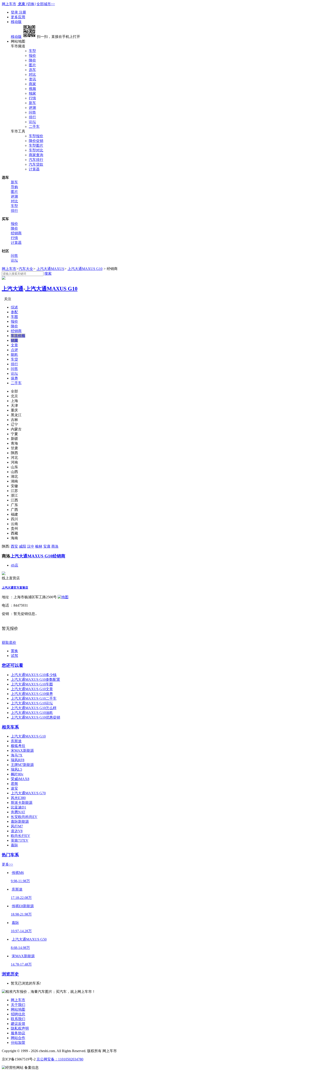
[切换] (31, 4)
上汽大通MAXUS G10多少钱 (34, 675)
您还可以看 (12, 665)
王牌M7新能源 (22, 765)
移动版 (16, 22)
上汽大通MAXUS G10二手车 (34, 698)
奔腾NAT (18, 812)
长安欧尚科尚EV (24, 817)
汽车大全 (26, 269)
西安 (14, 546)
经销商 (16, 233)
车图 (14, 317)
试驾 (14, 656)
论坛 (32, 122)
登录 (15, 12)
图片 (32, 65)
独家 (32, 93)
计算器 (34, 169)
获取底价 (9, 642)
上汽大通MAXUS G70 (28, 793)
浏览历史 (10, 974)
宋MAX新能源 (22, 750)
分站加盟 (18, 1042)
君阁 (14, 784)
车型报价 (36, 136)
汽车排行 (36, 160)
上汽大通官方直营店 (15, 587)
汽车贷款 (36, 164)
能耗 (14, 354)
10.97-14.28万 (21, 931)
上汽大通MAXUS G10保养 (32, 694)
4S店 (14, 565)
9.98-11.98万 (20, 881)
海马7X (17, 755)
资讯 (32, 79)
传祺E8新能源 (23, 906)
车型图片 (36, 145)
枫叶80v (17, 774)
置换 (14, 651)
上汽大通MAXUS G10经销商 (37, 556)
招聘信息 (18, 1014)
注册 (22, 12)
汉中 (30, 546)
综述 (14, 307)
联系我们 (18, 1019)
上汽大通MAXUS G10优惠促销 (35, 717)
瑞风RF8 (17, 760)
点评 (14, 350)
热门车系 (10, 854)
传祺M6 (18, 873)
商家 (32, 84)
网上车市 (9, 4)
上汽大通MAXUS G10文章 (32, 689)
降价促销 (36, 141)
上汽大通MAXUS (50, 269)
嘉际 (14, 845)
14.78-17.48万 (21, 964)
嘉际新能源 (20, 821)
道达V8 (17, 831)
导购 (14, 187)
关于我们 (18, 1005)
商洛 (55, 546)
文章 (14, 345)
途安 (14, 788)
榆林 (38, 546)
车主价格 (18, 336)
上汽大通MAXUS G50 (29, 939)
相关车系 (10, 727)
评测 (32, 108)
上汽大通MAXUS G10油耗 (32, 713)
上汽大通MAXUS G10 (85, 269)
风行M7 (17, 826)
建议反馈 (18, 1024)
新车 (32, 103)
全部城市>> (45, 4)
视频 (32, 89)
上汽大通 (12, 289)
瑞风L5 (16, 769)
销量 (14, 340)
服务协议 (18, 1033)
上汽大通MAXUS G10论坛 (32, 703)
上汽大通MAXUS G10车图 (32, 684)
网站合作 (18, 1038)
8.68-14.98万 (20, 948)
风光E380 (18, 798)
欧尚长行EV (20, 836)
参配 (14, 312)
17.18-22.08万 (21, 898)
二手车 (34, 126)
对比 (32, 74)
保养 (14, 378)
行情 (32, 98)
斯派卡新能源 (21, 802)
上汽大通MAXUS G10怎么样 (34, 708)
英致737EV (19, 840)
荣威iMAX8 (20, 779)
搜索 (48, 273)
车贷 (14, 359)
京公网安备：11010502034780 (59, 1059)
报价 (32, 55)
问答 (32, 112)
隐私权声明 (20, 1028)
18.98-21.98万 (21, 914)
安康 (46, 546)
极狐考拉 (18, 746)
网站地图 (18, 1009)
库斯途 (16, 741)
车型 (32, 51)
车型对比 (36, 150)
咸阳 (22, 546)
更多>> (7, 864)
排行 (32, 117)
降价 (32, 60)
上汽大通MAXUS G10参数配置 (35, 679)
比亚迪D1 (18, 807)
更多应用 (18, 17)
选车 (32, 70)
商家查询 (36, 155)
